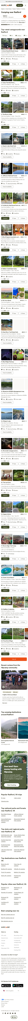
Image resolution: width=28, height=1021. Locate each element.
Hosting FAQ (17, 950)
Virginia (14, 9)
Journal (3, 940)
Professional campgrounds (17, 941)
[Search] (24, 16)
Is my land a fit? (18, 938)
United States (8, 9)
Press (2, 945)
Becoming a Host (18, 935)
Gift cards (3, 935)
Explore (3, 9)
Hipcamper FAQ (5, 948)
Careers (3, 943)
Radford (18, 9)
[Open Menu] (25, 5)
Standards (16, 947)
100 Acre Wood (12, 695)
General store (4, 938)
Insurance (16, 945)
